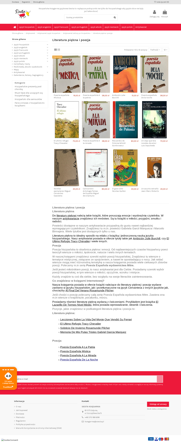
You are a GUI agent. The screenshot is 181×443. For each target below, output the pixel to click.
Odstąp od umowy (158, 404)
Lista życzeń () (162, 2)
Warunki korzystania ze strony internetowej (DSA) (39, 428)
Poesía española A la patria (91, 96)
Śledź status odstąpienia (157, 409)
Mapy (16, 69)
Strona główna (38, 2)
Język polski (19, 61)
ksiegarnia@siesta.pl (94, 421)
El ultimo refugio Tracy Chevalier (61, 142)
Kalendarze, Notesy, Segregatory (28, 75)
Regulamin (26, 2)
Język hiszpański (21, 44)
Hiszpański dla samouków (28, 99)
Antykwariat (19, 72)
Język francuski (21, 50)
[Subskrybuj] (160, 379)
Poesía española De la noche (149, 96)
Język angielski (20, 47)
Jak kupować (22, 410)
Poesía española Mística (61, 96)
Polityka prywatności (25, 424)
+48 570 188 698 (92, 417)
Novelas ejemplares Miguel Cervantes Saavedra (62, 192)
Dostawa (15, 2)
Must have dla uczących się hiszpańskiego (29, 94)
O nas (18, 406)
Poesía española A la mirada (91, 142)
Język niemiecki (21, 58)
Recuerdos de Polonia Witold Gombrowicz (118, 143)
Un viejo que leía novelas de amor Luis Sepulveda (148, 143)
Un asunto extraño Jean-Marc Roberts (150, 189)
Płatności (20, 417)
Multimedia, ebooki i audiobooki (28, 67)
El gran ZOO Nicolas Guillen (119, 189)
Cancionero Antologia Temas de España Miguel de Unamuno (91, 192)
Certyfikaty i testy (22, 64)
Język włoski (19, 56)
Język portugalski (22, 53)
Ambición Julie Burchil (118, 96)
